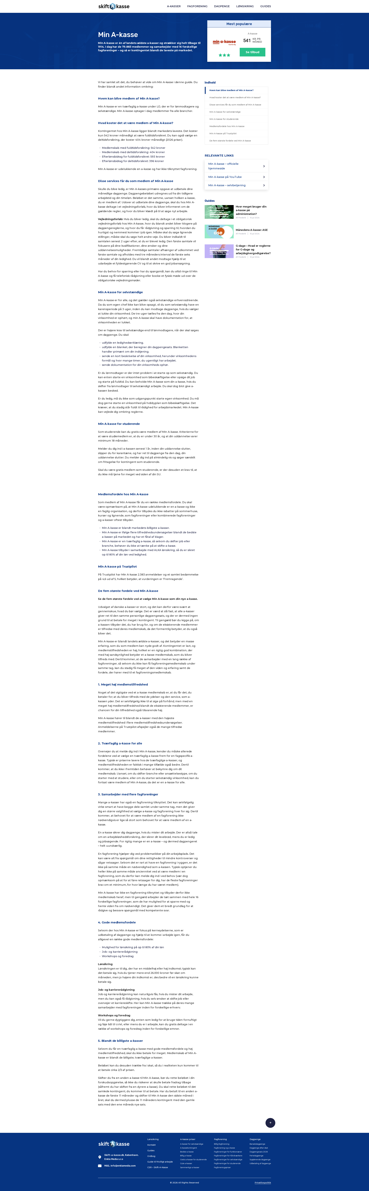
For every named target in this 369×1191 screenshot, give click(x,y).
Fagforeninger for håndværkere (228, 1155)
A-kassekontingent (188, 1148)
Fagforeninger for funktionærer (228, 1152)
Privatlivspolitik (263, 1182)
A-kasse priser (187, 1139)
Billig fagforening (221, 1144)
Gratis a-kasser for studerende (193, 1159)
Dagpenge (222, 6)
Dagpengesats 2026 (259, 1152)
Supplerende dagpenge (260, 1159)
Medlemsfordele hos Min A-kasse (226, 126)
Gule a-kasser (186, 1163)
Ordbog (151, 1156)
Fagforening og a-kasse (224, 1148)
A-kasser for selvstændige (191, 1144)
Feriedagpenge (256, 1155)
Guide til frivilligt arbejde (160, 1162)
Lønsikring (245, 6)
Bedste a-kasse (187, 1152)
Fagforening (197, 6)
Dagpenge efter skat (259, 1148)
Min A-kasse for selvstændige (225, 112)
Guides (265, 6)
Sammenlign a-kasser (189, 1167)
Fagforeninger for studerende (227, 1163)
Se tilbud (252, 52)
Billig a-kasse (186, 1155)
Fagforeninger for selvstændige (228, 1159)
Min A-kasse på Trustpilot (223, 133)
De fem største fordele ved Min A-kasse (230, 140)
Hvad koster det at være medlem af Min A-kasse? (235, 97)
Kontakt (151, 1145)
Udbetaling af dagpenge (260, 1163)
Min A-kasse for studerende (224, 119)
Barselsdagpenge (257, 1144)
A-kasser (174, 6)
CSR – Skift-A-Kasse (157, 1167)
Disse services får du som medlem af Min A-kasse (235, 104)
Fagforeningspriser (222, 1167)
